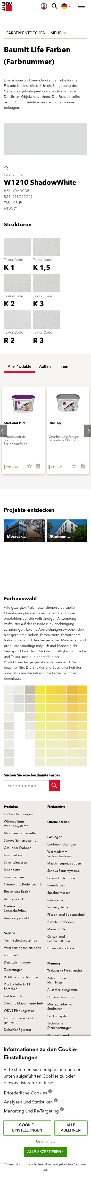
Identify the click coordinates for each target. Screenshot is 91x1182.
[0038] (51, 753)
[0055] (71, 726)
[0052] (71, 699)
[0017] (30, 717)
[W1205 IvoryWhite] (9, 735)
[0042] (61, 699)
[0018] (30, 726)
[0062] (82, 699)
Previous (5, 726)
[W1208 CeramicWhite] (9, 762)
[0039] (51, 762)
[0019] (30, 735)
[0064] (82, 717)
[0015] (30, 699)
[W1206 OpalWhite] (9, 744)
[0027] (40, 744)
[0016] (30, 708)
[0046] (61, 735)
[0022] (40, 699)
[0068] (82, 753)
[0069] (82, 762)
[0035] (51, 726)
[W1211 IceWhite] (19, 708)
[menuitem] (44, 6)
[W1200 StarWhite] (9, 689)
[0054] (71, 717)
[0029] (40, 762)
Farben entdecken (26, 33)
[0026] (40, 735)
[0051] (71, 689)
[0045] (61, 726)
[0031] (51, 689)
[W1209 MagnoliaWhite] (19, 689)
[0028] (40, 753)
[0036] (51, 735)
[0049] (61, 762)
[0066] (82, 735)
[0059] (71, 762)
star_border (6, 167)
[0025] (40, 726)
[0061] (82, 689)
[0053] (71, 708)
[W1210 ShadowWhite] (19, 699)
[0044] (61, 717)
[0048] (61, 753)
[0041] (61, 689)
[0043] (61, 708)
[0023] (40, 708)
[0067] (82, 744)
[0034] (51, 717)
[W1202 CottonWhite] (9, 708)
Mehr (56, 33)
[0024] (40, 717)
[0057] (71, 744)
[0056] (71, 735)
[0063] (82, 708)
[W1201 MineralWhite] (9, 699)
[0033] (51, 708)
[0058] (71, 753)
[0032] (51, 699)
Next (84, 431)
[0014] (30, 689)
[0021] (40, 689)
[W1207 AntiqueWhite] (9, 753)
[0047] (61, 744)
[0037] (51, 744)
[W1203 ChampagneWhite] (9, 717)
